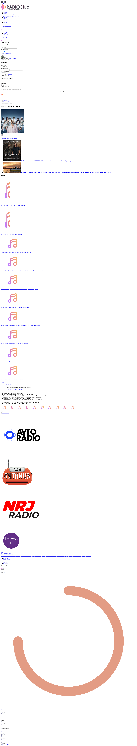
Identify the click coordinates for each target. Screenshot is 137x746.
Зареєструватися (7, 26)
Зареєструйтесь (12, 58)
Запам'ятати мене (9, 52)
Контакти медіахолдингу (7, 554)
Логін (2, 47)
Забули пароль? (7, 53)
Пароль (2, 49)
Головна (5, 100)
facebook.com (6, 559)
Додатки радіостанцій (8, 14)
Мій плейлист (6, 20)
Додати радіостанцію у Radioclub (11, 16)
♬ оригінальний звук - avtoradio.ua (14, 389)
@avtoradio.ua (9, 384)
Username (5, 29)
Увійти (5, 17)
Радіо (2, 552)
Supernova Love (13, 138)
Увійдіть (10, 74)
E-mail (2, 66)
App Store (5, 562)
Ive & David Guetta (5, 138)
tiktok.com (5, 558)
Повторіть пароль (5, 69)
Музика (5, 13)
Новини (5, 12)
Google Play (6, 563)
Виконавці (6, 101)
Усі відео (3, 382)
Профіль (5, 18)
